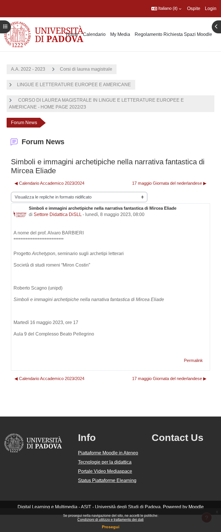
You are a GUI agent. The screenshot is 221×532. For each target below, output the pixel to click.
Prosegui (110, 527)
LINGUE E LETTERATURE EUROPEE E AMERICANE (74, 84)
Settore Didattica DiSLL (57, 214)
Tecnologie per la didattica (105, 462)
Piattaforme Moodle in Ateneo (108, 452)
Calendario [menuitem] (94, 34)
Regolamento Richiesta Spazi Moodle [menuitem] (173, 34)
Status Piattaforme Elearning (107, 480)
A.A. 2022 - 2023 (28, 69)
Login (210, 8)
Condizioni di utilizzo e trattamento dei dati (110, 520)
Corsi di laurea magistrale (86, 69)
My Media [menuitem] (120, 34)
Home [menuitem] (72, 34)
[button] (166, 8)
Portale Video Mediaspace (105, 471)
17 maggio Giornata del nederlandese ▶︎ (169, 183)
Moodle (196, 506)
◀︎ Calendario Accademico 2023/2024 (49, 183)
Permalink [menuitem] (193, 360)
